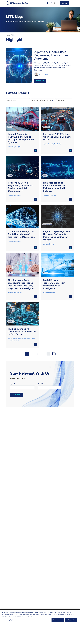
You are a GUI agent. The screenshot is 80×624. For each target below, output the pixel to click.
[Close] (77, 612)
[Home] (17, 3)
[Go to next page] (54, 353)
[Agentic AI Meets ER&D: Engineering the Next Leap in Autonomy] (40, 66)
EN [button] (55, 3)
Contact (64, 3)
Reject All (71, 620)
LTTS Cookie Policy (27, 616)
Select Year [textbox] (60, 100)
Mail (50, 3)
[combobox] (42, 100)
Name (12, 384)
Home (8, 35)
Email (40, 384)
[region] (40, 616)
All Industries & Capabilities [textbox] (41, 100)
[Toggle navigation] (72, 3)
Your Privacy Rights (8, 620)
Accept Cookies (57, 620)
